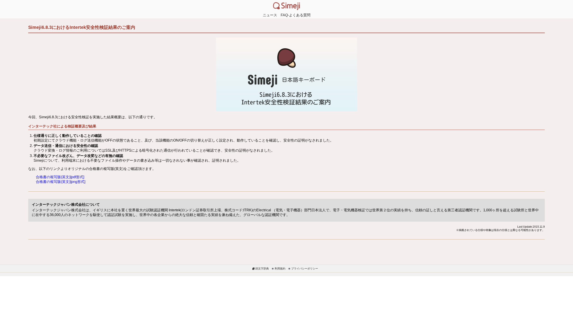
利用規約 (279, 268)
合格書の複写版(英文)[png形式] (60, 182)
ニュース (270, 15)
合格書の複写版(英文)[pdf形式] (60, 177)
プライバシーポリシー (304, 268)
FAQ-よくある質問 (295, 15)
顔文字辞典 (262, 268)
